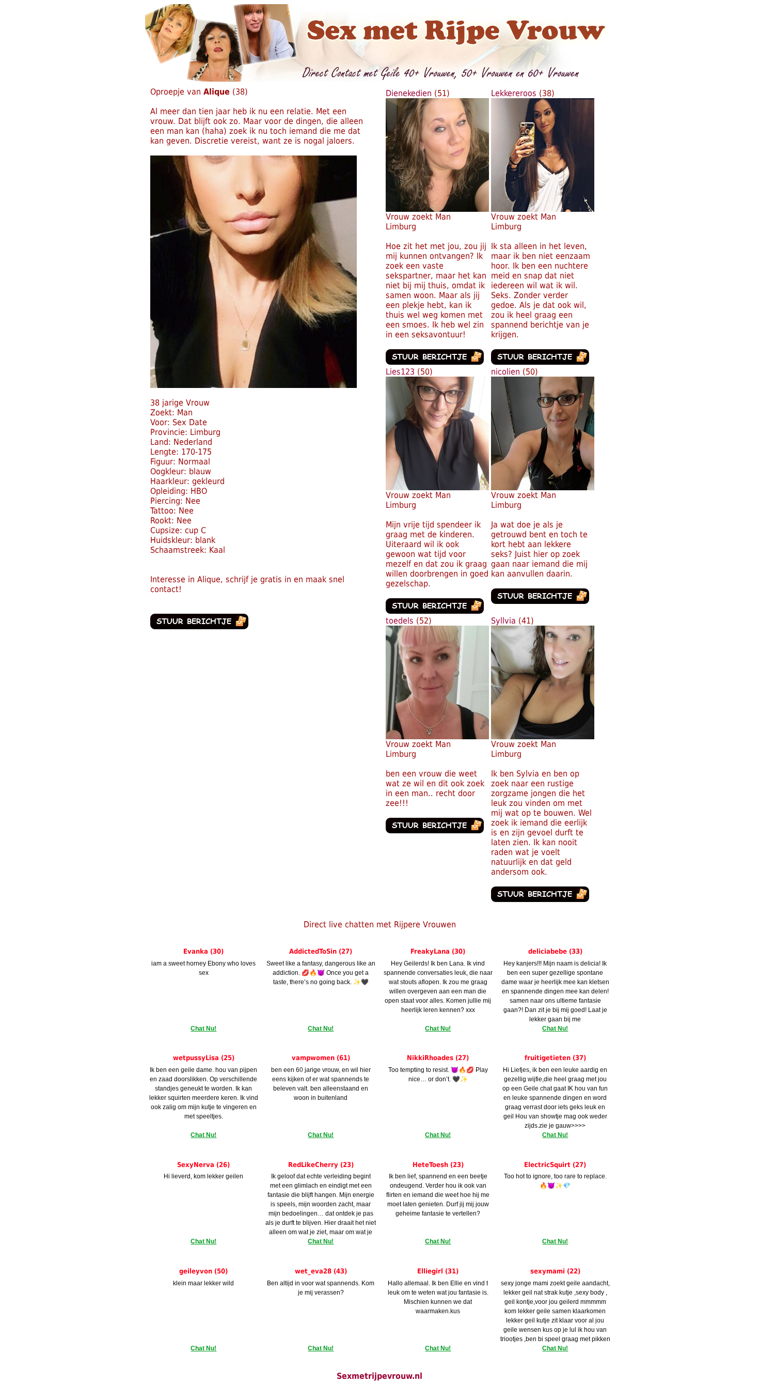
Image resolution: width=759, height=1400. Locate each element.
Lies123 (400, 372)
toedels (400, 621)
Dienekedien (409, 93)
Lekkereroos (513, 93)
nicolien (505, 372)
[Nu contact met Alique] (199, 626)
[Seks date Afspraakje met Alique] (253, 385)
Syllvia (503, 621)
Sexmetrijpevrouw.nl (379, 1376)
